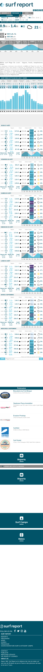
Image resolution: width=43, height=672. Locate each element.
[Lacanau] (27, 20)
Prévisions (5, 638)
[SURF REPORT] (11, 627)
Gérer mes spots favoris (14, 466)
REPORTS (4, 637)
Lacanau (9, 15)
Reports (21, 459)
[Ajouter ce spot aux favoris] (41, 359)
